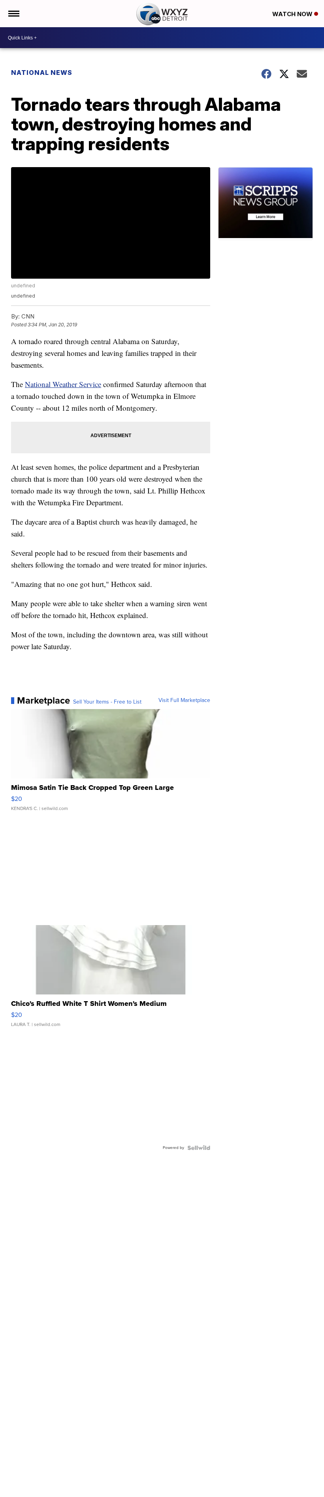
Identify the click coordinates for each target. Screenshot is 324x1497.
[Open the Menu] (13, 13)
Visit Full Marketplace (184, 700)
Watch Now (293, 14)
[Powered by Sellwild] (198, 1148)
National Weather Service (63, 384)
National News (41, 72)
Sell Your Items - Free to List (107, 702)
